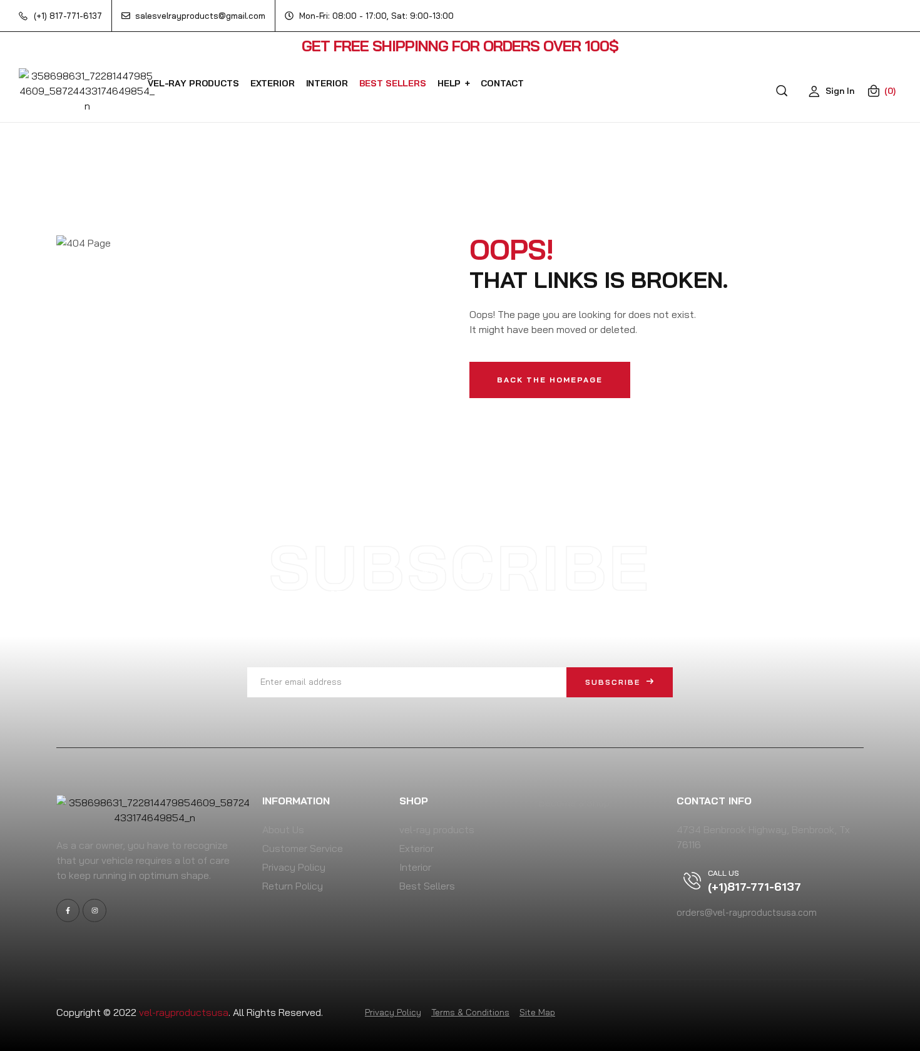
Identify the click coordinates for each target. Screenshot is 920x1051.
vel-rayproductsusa (183, 1012)
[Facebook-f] (67, 910)
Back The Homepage (550, 379)
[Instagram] (94, 910)
